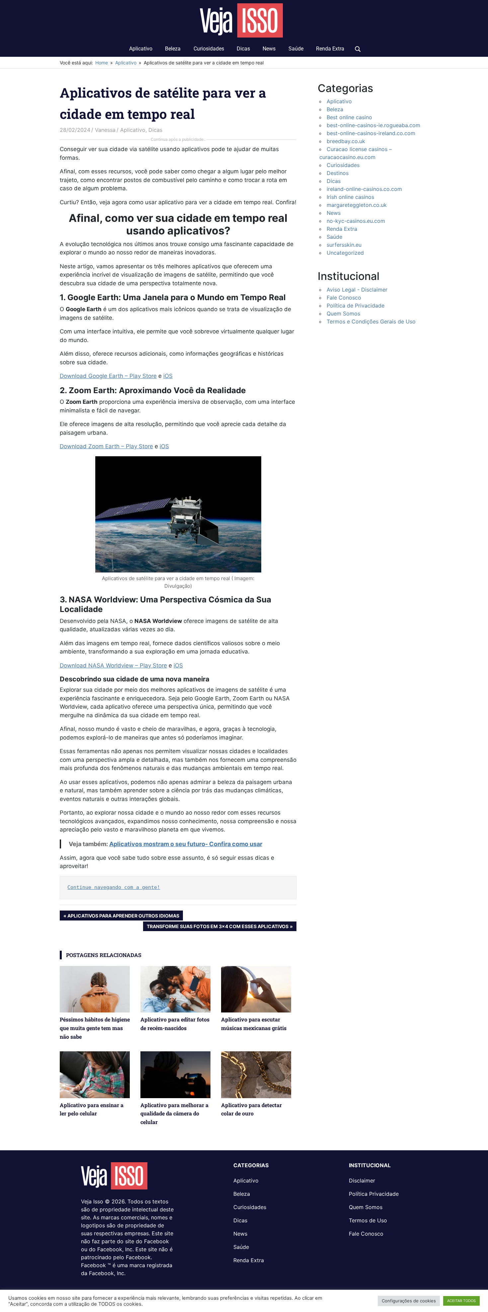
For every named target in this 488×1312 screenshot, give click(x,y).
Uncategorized (345, 252)
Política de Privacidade (355, 305)
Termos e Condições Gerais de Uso (371, 321)
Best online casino (349, 117)
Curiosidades (209, 48)
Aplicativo (140, 48)
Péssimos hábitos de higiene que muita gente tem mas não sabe (95, 1028)
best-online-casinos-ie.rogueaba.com (373, 125)
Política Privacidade (374, 1193)
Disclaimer (362, 1180)
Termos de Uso (368, 1220)
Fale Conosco (344, 297)
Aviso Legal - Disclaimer (357, 289)
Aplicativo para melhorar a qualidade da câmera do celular (174, 1113)
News (269, 48)
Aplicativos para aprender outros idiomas (123, 916)
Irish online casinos (350, 197)
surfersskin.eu (344, 244)
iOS (168, 376)
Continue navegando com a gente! (113, 887)
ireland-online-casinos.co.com (364, 189)
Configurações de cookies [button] (409, 1300)
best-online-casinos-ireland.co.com (371, 133)
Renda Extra (330, 48)
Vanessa (105, 130)
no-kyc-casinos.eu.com (356, 221)
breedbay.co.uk (346, 141)
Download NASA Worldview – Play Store (113, 665)
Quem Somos (343, 313)
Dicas (243, 48)
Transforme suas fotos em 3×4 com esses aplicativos (217, 927)
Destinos (338, 173)
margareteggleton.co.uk (357, 205)
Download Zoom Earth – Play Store (106, 446)
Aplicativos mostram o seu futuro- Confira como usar (185, 843)
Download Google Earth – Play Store (108, 376)
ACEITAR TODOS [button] (461, 1300)
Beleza (173, 48)
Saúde (295, 48)
